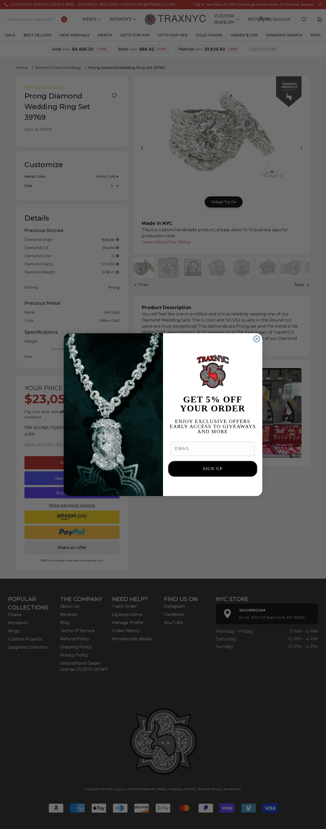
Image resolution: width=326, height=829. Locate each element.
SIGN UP (213, 469)
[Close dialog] (257, 339)
